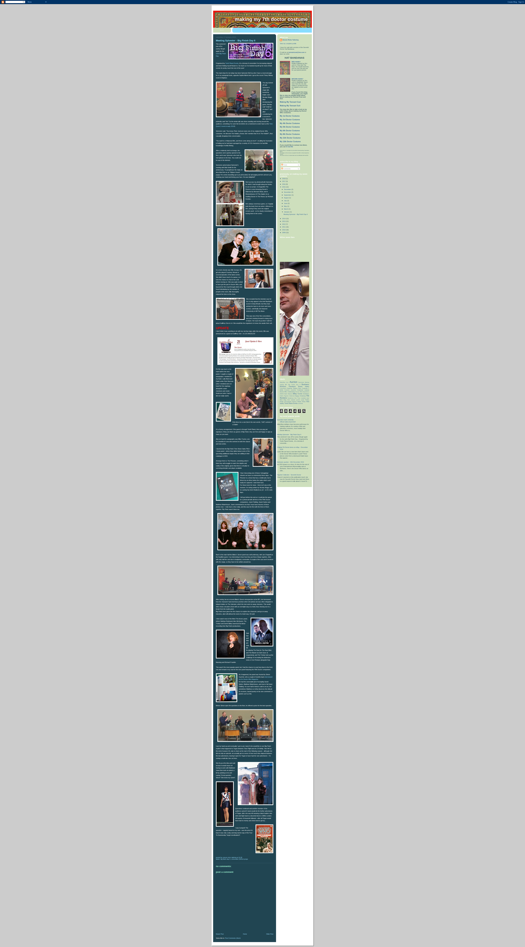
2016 (284, 184)
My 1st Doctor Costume (290, 116)
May (285, 206)
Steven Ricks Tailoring (291, 40)
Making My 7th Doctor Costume (271, 19)
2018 (284, 178)
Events (300, 394)
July (285, 200)
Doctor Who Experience (302, 391)
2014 (284, 218)
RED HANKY (296, 62)
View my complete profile (288, 43)
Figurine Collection (289, 396)
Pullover (294, 401)
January (287, 212)
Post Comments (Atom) (233, 938)
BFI (286, 384)
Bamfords (301, 382)
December (287, 189)
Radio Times (302, 401)
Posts (285, 165)
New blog (283, 400)
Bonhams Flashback (288, 386)
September (288, 195)
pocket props (243, 859)
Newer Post (220, 934)
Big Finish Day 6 (225, 859)
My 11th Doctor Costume (290, 138)
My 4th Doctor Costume (290, 123)
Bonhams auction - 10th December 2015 (290, 462)
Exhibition (306, 394)
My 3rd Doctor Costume (290, 120)
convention (234, 859)
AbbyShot (282, 382)
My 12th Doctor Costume (290, 142)
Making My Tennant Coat (290, 102)
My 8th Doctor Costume (290, 134)
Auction (293, 382)
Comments (287, 169)
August (286, 198)
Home (245, 934)
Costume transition (290, 390)
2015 (284, 187)
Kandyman (291, 398)
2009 (284, 232)
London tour (305, 398)
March (286, 209)
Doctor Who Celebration (287, 391)
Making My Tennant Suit (290, 106)
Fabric (281, 396)
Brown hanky (303, 386)
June (286, 203)
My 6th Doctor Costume (290, 131)
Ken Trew (297, 398)
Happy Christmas (300, 396)
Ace (287, 382)
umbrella (300, 403)
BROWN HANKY (297, 79)
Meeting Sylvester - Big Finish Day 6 (296, 214)
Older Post (269, 934)
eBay (295, 394)
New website (291, 400)
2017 (284, 181)
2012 (284, 224)
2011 (284, 227)
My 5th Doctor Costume (290, 127)
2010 (284, 230)
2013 (284, 221)
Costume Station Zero (294, 388)
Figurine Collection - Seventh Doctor (289, 475)
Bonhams (305, 384)
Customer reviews (303, 390)
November (287, 192)
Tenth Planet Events (232, 63)
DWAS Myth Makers (286, 394)
